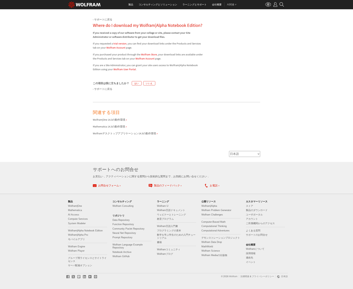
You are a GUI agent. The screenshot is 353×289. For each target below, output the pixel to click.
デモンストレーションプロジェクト (220, 238)
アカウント (252, 219)
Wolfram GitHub (121, 256)
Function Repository (123, 224)
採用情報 (251, 253)
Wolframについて (255, 249)
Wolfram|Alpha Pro (78, 235)
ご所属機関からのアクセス (260, 223)
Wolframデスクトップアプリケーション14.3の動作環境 (124, 133)
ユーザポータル (254, 214)
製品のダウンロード (257, 210)
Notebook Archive (121, 252)
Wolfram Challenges (212, 214)
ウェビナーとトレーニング (171, 214)
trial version (120, 43)
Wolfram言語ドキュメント (171, 210)
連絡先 (249, 257)
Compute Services (78, 219)
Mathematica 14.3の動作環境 (109, 126)
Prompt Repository (122, 237)
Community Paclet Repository (128, 228)
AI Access (73, 214)
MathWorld (207, 246)
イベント (251, 262)
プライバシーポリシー (263, 276)
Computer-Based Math (213, 222)
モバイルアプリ (76, 239)
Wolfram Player (76, 251)
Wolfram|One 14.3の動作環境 (109, 119)
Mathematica (75, 210)
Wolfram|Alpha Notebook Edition (85, 230)
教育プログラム (165, 219)
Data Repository (121, 220)
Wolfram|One (75, 206)
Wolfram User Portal (124, 69)
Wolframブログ (165, 254)
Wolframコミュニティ (168, 249)
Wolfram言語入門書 (167, 226)
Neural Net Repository (124, 233)
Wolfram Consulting (122, 206)
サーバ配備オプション (80, 265)
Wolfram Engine (76, 246)
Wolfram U (162, 206)
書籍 (159, 242)
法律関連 (244, 276)
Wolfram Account (115, 47)
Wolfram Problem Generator (216, 210)
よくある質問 (253, 230)
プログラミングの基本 (169, 230)
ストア (249, 206)
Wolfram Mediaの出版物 (214, 255)
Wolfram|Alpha (209, 206)
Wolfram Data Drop (211, 242)
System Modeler (77, 223)
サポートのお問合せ (257, 235)
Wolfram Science (210, 251)
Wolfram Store (149, 54)
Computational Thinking (214, 226)
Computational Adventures (215, 230)
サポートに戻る (103, 19)
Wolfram (233, 276)
